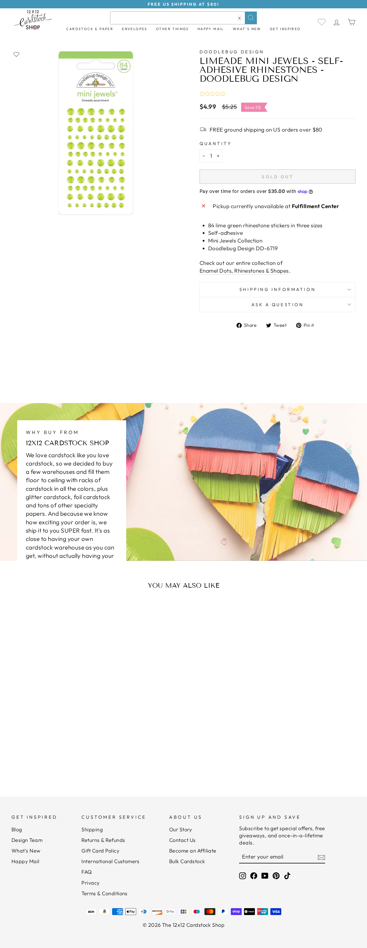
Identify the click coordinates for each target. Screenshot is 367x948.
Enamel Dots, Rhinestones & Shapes (244, 270)
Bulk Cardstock (187, 861)
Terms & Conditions (104, 893)
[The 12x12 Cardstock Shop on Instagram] (242, 875)
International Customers (110, 861)
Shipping (92, 829)
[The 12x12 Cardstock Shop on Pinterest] (276, 875)
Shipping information (277, 289)
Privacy (90, 882)
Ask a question (277, 304)
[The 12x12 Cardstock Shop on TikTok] (287, 875)
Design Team (26, 840)
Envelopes (134, 29)
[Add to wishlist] (16, 54)
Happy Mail (25, 861)
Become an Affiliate (192, 850)
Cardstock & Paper (89, 29)
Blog (16, 829)
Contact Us (182, 840)
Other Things (172, 29)
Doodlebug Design (232, 51)
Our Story (180, 829)
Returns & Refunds (103, 840)
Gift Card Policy (100, 850)
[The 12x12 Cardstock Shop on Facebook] (253, 875)
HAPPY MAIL (211, 29)
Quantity (216, 143)
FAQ (86, 872)
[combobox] (183, 17)
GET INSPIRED (285, 29)
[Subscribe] (321, 857)
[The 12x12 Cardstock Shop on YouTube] (264, 875)
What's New (247, 29)
